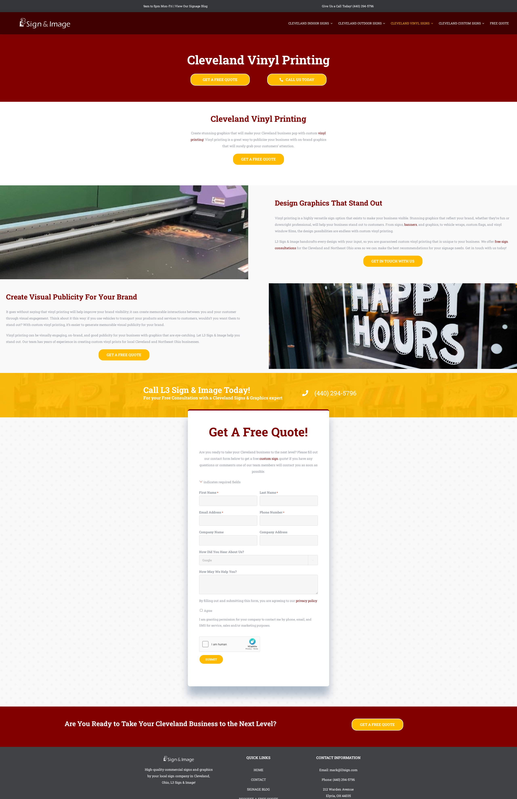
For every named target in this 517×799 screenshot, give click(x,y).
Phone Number (272, 512)
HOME (258, 770)
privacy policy (306, 600)
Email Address (211, 512)
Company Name (211, 532)
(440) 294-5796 (344, 779)
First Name (208, 492)
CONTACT (258, 779)
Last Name (269, 492)
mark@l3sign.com (343, 770)
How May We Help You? (218, 571)
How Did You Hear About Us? (221, 552)
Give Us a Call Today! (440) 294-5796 (348, 6)
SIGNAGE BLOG (258, 789)
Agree (208, 611)
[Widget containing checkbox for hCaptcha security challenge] (229, 644)
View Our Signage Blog (191, 6)
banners (410, 224)
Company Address (273, 532)
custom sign (269, 458)
